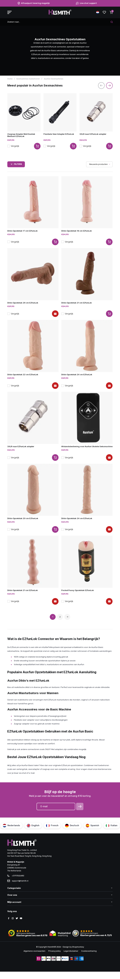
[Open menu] (9, 12)
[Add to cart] (37, 146)
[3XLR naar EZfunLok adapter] (96, 112)
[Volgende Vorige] (67, 617)
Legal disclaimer (71, 951)
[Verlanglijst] (104, 12)
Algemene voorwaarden (34, 951)
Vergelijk (15, 146)
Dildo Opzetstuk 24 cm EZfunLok (76, 374)
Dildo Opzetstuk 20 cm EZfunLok (22, 518)
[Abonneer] (79, 806)
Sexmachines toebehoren (28, 79)
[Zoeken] (112, 22)
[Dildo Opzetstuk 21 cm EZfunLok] (87, 274)
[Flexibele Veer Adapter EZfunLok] (60, 112)
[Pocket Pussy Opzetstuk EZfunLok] (87, 562)
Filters (18, 164)
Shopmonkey (78, 947)
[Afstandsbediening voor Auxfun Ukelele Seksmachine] (87, 418)
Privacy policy (54, 951)
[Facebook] (8, 918)
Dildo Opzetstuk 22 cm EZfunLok (22, 374)
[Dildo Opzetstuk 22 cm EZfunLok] (33, 346)
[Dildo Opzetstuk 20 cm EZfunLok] (33, 490)
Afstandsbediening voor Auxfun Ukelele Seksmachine (87, 446)
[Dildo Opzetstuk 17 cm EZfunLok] (33, 202)
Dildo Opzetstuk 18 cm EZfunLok (76, 231)
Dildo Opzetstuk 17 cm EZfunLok (22, 231)
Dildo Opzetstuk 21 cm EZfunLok (76, 303)
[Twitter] (17, 918)
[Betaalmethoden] (38, 958)
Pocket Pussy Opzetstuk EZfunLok (77, 590)
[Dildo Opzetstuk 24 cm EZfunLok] (87, 346)
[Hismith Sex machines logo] (60, 14)
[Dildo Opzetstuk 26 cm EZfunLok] (33, 274)
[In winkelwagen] (55, 242)
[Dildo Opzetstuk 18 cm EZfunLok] (87, 202)
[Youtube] (21, 918)
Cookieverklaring (89, 951)
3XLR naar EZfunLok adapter (92, 134)
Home (10, 79)
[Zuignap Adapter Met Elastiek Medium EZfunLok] (24, 112)
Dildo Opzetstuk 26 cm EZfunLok (22, 303)
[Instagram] (12, 918)
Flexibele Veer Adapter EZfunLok (58, 134)
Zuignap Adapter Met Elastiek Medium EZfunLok (21, 135)
